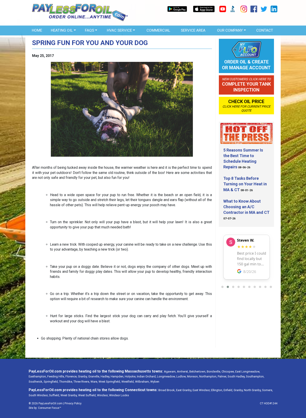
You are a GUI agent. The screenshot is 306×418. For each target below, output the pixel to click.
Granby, (83, 376)
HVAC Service (119, 30)
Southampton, (255, 376)
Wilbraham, (142, 381)
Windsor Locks (119, 395)
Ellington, (217, 390)
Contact (264, 30)
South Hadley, (236, 376)
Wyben (154, 381)
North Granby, (252, 390)
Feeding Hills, (56, 376)
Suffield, (54, 395)
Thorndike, (66, 381)
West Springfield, (110, 381)
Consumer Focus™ (49, 407)
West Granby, (69, 395)
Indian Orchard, (146, 376)
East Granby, (184, 390)
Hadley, (105, 376)
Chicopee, (228, 371)
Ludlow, (181, 376)
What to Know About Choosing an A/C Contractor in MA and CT (246, 207)
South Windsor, (38, 395)
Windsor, (102, 395)
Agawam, (170, 371)
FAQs (89, 30)
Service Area (193, 30)
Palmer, (222, 376)
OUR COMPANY (230, 30)
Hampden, (117, 376)
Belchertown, (197, 371)
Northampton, (208, 376)
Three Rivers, (81, 381)
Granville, (94, 376)
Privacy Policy (73, 403)
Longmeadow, (166, 376)
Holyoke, (130, 376)
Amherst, (183, 371)
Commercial (158, 30)
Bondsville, (214, 371)
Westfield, (127, 381)
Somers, (267, 390)
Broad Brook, (166, 390)
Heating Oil (62, 30)
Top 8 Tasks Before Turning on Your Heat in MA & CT (245, 184)
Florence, (71, 376)
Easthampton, (38, 376)
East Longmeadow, (247, 371)
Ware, (94, 381)
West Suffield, (87, 395)
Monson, (192, 376)
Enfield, (228, 390)
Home (37, 30)
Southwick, (36, 381)
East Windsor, (201, 390)
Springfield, (51, 381)
